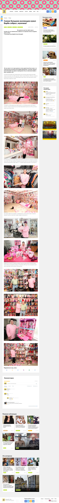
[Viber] (23, 370)
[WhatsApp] (29, 370)
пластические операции (18, 430)
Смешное (11, 11)
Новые (5, 386)
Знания (26, 11)
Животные (21, 11)
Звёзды (30, 11)
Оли (13, 397)
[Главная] (4, 11)
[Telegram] (35, 370)
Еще (37, 11)
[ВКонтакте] (2, 20)
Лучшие (9, 386)
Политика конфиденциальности (9, 500)
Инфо (34, 11)
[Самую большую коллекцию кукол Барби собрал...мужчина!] (21, 93)
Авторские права (47, 498)
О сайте (52, 498)
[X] (2, 17)
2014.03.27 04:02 (17, 402)
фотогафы (30, 472)
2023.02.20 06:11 (17, 397)
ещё (52, 111)
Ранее (13, 386)
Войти (55, 498)
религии (17, 472)
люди (5, 472)
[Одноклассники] (2, 19)
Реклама (42, 498)
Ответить (8, 395)
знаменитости (6, 430)
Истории (16, 11)
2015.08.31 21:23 (11, 393)
